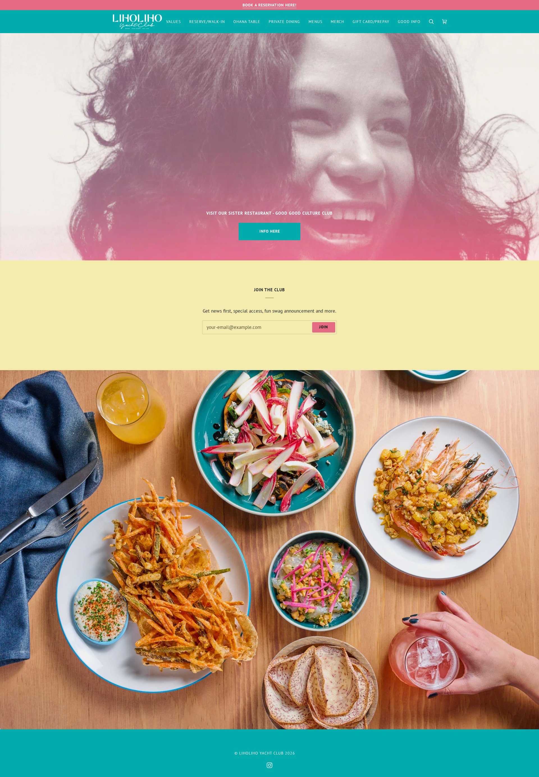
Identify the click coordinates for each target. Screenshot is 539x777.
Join (323, 326)
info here (269, 231)
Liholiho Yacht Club (261, 753)
